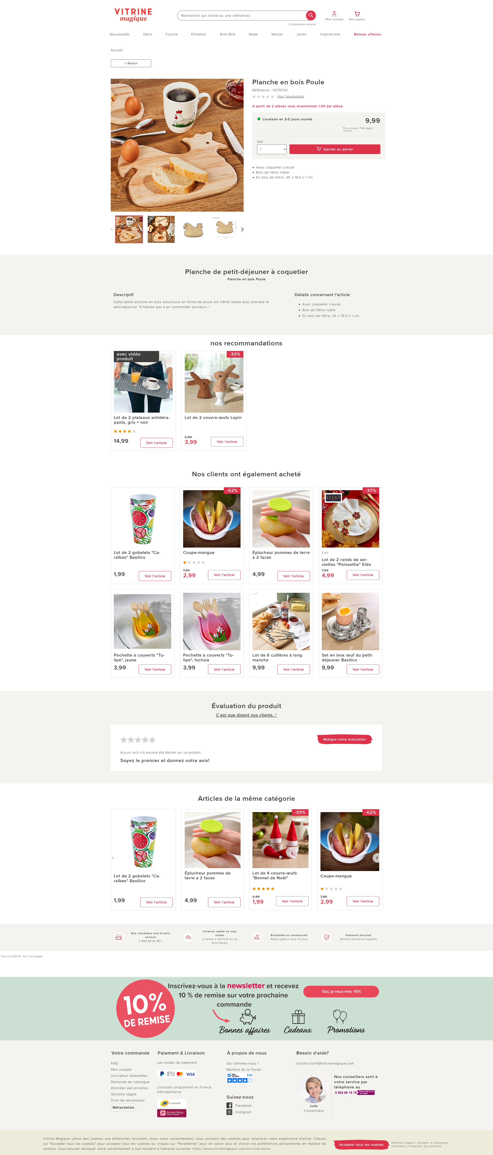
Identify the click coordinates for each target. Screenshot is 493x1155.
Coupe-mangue (199, 552)
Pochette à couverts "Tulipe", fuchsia (208, 658)
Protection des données (425, 1146)
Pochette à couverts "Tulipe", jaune (139, 658)
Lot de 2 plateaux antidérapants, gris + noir (142, 420)
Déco (147, 34)
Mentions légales (403, 1142)
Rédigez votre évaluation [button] (344, 739)
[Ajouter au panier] (335, 141)
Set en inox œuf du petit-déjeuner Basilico (347, 658)
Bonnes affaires (367, 34)
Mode (253, 34)
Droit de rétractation (128, 1100)
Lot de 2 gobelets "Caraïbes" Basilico (137, 555)
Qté (260, 141)
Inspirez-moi (330, 34)
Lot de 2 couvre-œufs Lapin (213, 417)
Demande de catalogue (130, 1082)
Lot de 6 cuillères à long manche (277, 658)
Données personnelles (129, 1088)
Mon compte (121, 1069)
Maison (277, 34)
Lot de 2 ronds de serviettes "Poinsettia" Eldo (346, 562)
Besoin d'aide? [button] (312, 1053)
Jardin (302, 34)
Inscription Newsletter (129, 1076)
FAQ (114, 1063)
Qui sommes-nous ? (242, 1063)
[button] (131, 1053)
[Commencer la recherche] (311, 15)
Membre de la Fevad (243, 1069)
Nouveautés (120, 34)
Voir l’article (156, 443)
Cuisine (171, 34)
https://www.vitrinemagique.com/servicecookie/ (231, 1149)
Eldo (325, 553)
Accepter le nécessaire (432, 1142)
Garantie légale (124, 1094)
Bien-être (227, 34)
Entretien (198, 34)
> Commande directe (302, 24)
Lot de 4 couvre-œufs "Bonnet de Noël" (274, 876)
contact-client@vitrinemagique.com (325, 1063)
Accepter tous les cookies (361, 1144)
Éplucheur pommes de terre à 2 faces (281, 555)
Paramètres (399, 1146)
